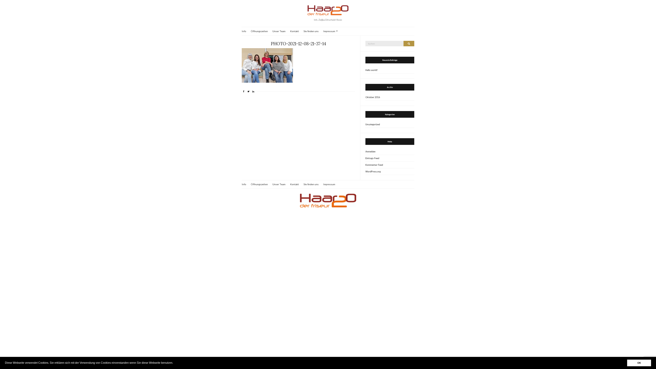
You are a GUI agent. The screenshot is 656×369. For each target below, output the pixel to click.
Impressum (329, 31)
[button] (174, 363)
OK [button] (639, 362)
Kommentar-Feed (374, 164)
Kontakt (294, 31)
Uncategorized (372, 124)
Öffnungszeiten (259, 31)
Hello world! (371, 70)
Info (244, 31)
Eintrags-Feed (372, 158)
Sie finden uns (311, 31)
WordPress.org (373, 171)
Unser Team (278, 31)
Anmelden (370, 151)
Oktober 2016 (372, 97)
